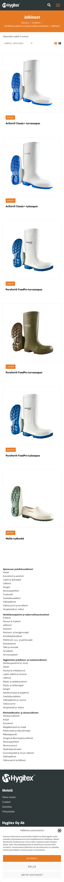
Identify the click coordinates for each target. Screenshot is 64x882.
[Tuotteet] (6, 802)
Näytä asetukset (32, 874)
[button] (59, 830)
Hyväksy (32, 858)
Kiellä (32, 866)
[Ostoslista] (7, 807)
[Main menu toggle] (58, 5)
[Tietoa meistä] (8, 797)
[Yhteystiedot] (8, 811)
